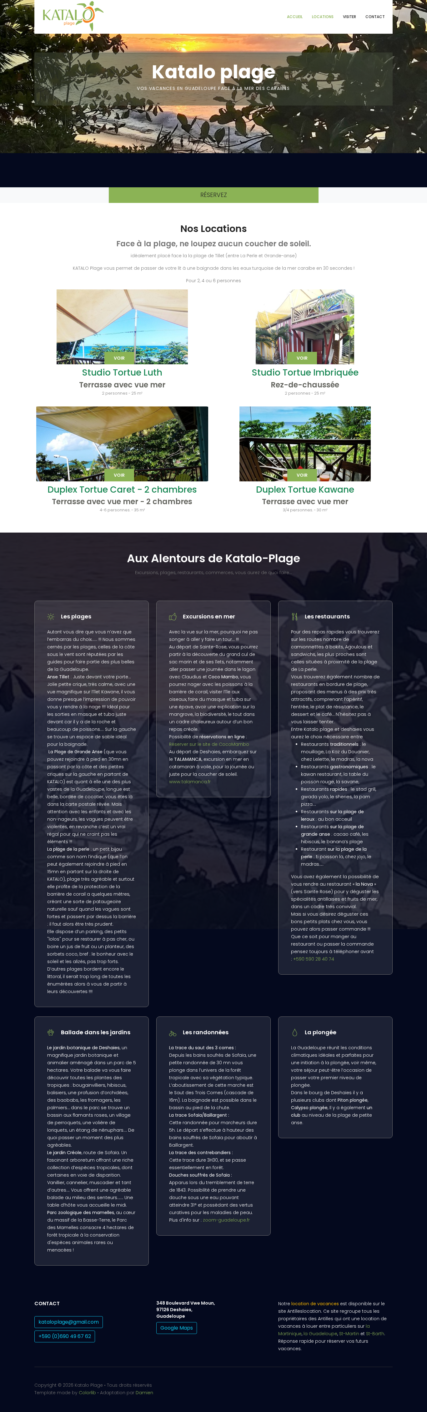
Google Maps (176, 1327)
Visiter (349, 16)
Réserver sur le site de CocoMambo (209, 744)
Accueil (295, 16)
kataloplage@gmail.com (68, 1322)
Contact (375, 16)
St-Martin (349, 1334)
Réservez (213, 195)
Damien (144, 1393)
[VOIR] (122, 454)
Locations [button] (323, 16)
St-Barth (375, 1334)
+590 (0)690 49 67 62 (64, 1336)
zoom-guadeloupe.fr (226, 1220)
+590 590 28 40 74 (313, 959)
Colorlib (87, 1393)
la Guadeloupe (320, 1334)
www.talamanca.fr (190, 782)
